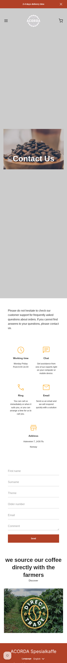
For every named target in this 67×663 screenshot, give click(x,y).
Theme (11, 499)
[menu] (6, 21)
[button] (61, 4)
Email (10, 521)
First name (13, 477)
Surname (12, 488)
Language (26, 658)
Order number (14, 510)
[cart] (61, 21)
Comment (12, 532)
